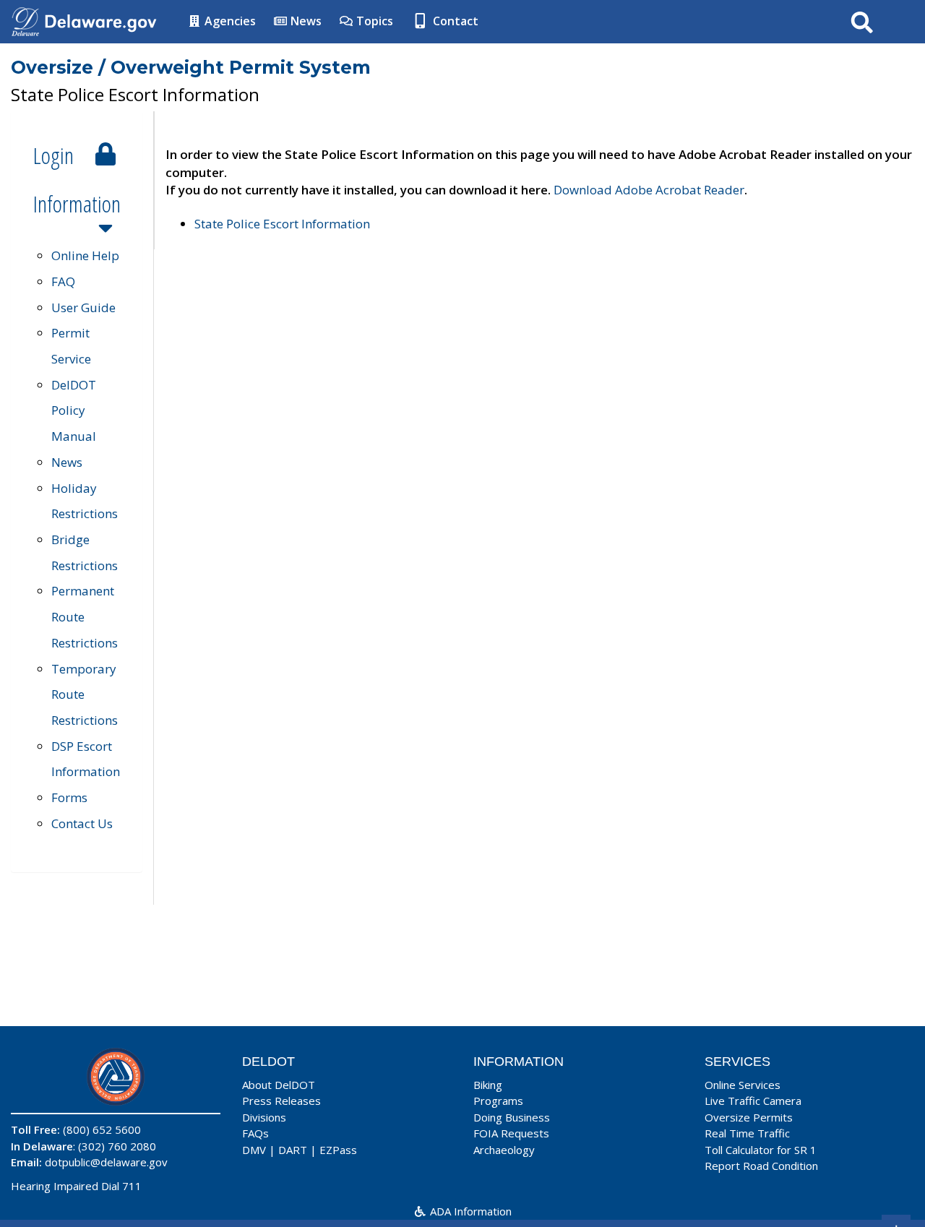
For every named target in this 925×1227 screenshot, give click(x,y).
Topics (373, 21)
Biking (487, 1084)
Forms (69, 797)
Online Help (85, 255)
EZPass (338, 1149)
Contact (454, 21)
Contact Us (82, 823)
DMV (254, 1149)
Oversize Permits (749, 1117)
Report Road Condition (761, 1165)
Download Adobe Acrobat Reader (649, 189)
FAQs (255, 1133)
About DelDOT (278, 1084)
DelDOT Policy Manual (73, 410)
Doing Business (511, 1117)
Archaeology (504, 1149)
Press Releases (281, 1100)
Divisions (264, 1117)
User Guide (83, 307)
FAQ (63, 281)
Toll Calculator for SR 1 (761, 1149)
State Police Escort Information (282, 223)
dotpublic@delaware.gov (106, 1162)
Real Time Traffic (747, 1133)
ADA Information (469, 1211)
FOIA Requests (511, 1133)
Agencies (229, 21)
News (305, 21)
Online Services (742, 1084)
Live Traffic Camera (753, 1100)
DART (292, 1149)
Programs (498, 1100)
